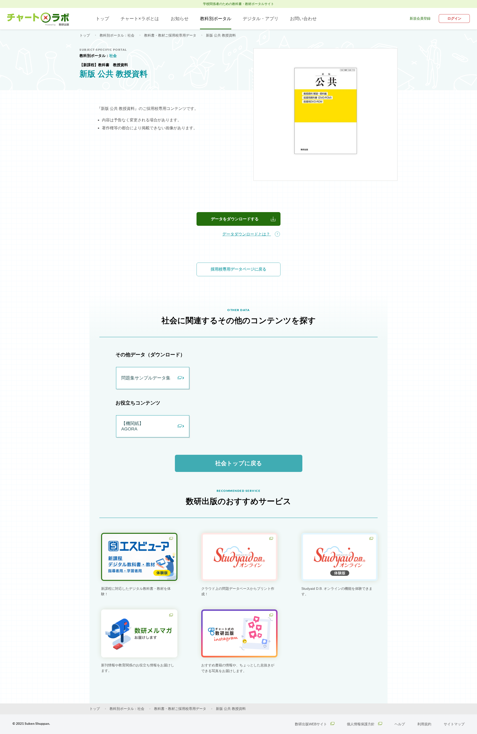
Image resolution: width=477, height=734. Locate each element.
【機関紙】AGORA (132, 426)
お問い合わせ (303, 18)
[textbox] (238, 145)
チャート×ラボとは (139, 18)
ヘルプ (400, 724)
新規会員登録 (420, 18)
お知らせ (180, 18)
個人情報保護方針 (361, 724)
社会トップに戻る (238, 463)
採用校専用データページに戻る (238, 269)
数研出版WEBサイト (311, 724)
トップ (102, 18)
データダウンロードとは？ (246, 234)
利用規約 (424, 724)
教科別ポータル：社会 (117, 35)
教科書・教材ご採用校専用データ (170, 35)
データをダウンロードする (235, 219)
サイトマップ (454, 724)
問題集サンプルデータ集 (145, 377)
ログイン (454, 18)
